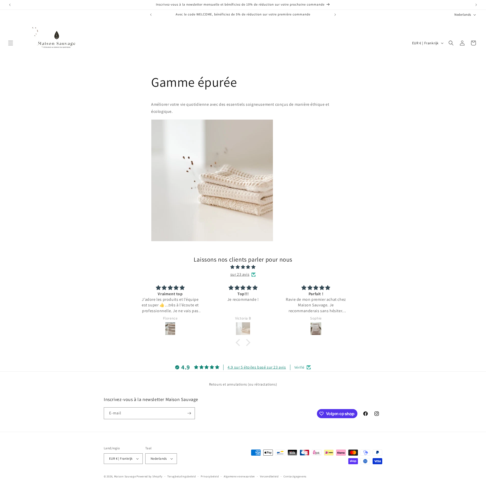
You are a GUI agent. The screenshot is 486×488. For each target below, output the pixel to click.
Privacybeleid (210, 476)
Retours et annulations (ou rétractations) (243, 384)
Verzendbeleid (269, 476)
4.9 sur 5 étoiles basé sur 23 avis (257, 367)
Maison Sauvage (125, 476)
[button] (10, 43)
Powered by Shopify (149, 476)
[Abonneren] (189, 413)
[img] (243, 267)
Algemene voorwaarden (239, 476)
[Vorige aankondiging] (9, 5)
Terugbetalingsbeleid (181, 476)
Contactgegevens (295, 476)
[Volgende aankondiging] (476, 5)
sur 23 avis (240, 274)
